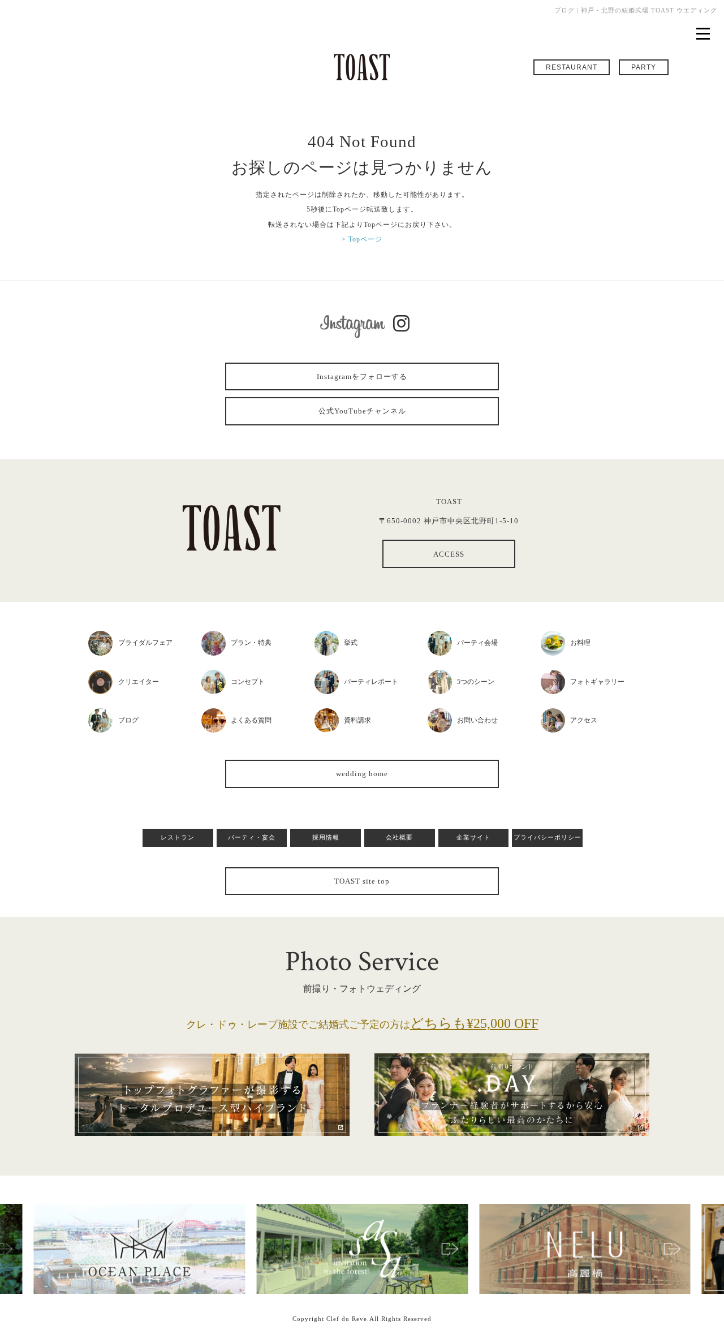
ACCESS (448, 554)
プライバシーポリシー (547, 837)
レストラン (178, 837)
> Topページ (362, 239)
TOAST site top (362, 881)
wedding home (362, 773)
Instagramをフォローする (362, 376)
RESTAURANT (571, 67)
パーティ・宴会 (251, 837)
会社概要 (399, 837)
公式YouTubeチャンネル (362, 411)
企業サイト (473, 837)
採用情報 (325, 837)
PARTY (643, 67)
